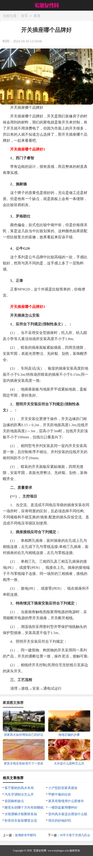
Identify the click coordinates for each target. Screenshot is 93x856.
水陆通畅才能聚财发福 (21, 814)
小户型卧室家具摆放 (62, 788)
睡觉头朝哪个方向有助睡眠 (24, 807)
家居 (37, 16)
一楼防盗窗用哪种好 (62, 807)
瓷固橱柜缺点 (14, 801)
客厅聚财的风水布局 (19, 788)
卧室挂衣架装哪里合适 (21, 820)
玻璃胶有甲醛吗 (25, 835)
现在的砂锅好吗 (59, 820)
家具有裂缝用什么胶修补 (66, 801)
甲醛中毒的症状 (59, 794)
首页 (24, 16)
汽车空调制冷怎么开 (19, 794)
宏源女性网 (39, 850)
